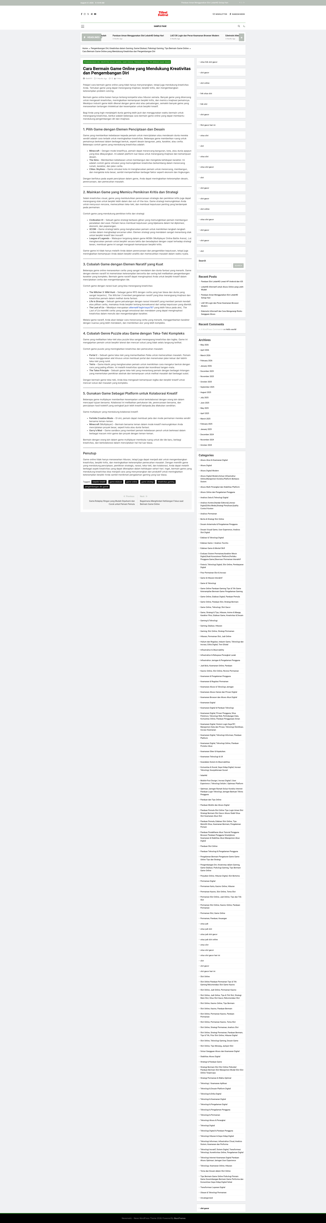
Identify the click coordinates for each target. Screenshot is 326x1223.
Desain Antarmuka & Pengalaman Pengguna (218, 524)
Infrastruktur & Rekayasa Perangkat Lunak (218, 655)
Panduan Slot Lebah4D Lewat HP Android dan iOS (222, 281)
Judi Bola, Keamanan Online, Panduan (216, 666)
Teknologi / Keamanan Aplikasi (213, 1083)
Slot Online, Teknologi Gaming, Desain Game (219, 1041)
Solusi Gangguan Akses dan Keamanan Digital (220, 1051)
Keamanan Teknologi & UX (211, 757)
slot (202, 146)
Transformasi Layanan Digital (212, 1187)
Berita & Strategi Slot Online (212, 519)
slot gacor (204, 72)
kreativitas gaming (166, 482)
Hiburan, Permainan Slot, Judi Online (215, 636)
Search (202, 260)
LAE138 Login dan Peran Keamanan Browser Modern (206, 3)
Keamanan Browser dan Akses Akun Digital (218, 697)
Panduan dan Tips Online (210, 800)
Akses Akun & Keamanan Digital (214, 460)
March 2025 (205, 419)
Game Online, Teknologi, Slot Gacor (215, 607)
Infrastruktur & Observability (212, 650)
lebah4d (203, 775)
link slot (203, 104)
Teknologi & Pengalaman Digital (213, 1104)
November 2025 (207, 376)
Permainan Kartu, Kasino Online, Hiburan (217, 886)
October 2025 (206, 382)
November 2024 (207, 440)
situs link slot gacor (208, 62)
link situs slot (206, 93)
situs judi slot (206, 929)
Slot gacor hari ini (207, 125)
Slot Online (205, 976)
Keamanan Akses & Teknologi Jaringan (217, 687)
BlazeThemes (180, 1218)
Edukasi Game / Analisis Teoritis (214, 543)
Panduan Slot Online (209, 846)
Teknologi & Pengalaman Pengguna (215, 1110)
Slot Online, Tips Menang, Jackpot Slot (216, 1046)
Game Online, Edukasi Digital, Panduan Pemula (220, 597)
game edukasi (116, 482)
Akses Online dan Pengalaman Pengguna (217, 492)
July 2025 (204, 397)
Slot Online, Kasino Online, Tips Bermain (217, 1003)
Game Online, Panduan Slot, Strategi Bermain (219, 602)
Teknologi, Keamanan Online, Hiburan (216, 1166)
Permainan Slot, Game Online (212, 913)
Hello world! (231, 329)
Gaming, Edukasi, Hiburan (211, 626)
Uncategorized (206, 1198)
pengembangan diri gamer (96, 486)
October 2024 (206, 445)
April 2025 (204, 413)
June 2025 (204, 403)
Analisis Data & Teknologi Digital (214, 497)
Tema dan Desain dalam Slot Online (215, 1171)
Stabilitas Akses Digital (210, 1056)
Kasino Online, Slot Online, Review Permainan (219, 671)
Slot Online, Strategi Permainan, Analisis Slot (219, 1027)
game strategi (147, 482)
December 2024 (207, 434)
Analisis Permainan (208, 514)
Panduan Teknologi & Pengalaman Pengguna (219, 851)
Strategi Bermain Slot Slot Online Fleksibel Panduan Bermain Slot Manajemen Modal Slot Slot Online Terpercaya (221, 1070)
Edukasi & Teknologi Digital (212, 538)
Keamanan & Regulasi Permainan (214, 681)
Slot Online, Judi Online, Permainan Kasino (218, 990)
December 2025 (207, 371)
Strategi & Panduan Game (211, 1062)
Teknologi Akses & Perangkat (212, 1120)
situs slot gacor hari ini (210, 955)
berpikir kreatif (99, 482)
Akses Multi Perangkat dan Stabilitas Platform (220, 487)
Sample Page (160, 26)
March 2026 (205, 355)
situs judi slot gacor (208, 934)
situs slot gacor (207, 167)
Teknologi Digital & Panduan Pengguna (216, 1131)
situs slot (204, 135)
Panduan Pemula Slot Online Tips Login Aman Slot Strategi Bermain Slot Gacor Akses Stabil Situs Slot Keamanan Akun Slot (221, 813)
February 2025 (206, 424)
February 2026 (206, 360)
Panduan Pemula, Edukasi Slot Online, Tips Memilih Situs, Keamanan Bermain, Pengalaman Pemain (220, 824)
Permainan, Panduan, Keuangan (213, 918)
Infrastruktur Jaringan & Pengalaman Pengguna (220, 660)
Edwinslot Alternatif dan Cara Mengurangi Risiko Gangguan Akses (213, 35)
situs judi (204, 924)
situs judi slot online (209, 939)
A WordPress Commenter (211, 329)
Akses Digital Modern (209, 471)
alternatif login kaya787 (141, 307)
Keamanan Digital (207, 702)
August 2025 (205, 392)
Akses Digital (206, 465)
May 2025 (204, 408)
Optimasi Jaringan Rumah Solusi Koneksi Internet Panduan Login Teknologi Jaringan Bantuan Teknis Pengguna (221, 792)
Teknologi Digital (207, 1125)
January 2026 (206, 366)
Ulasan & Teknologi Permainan (213, 1192)
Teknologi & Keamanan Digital (213, 1099)
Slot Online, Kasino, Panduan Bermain (216, 1008)
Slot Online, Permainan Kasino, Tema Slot (218, 1022)
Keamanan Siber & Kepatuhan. (213, 751)
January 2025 (206, 429)
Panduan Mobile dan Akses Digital (214, 805)
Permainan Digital (207, 881)
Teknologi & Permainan (210, 1115)
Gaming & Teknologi (209, 620)
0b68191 (89, 78)
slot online (204, 83)
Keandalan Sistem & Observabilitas (215, 762)
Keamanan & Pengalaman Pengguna (215, 676)
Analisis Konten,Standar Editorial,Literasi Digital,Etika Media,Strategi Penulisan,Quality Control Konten (219, 506)
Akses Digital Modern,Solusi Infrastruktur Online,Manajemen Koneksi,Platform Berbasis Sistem (219, 479)
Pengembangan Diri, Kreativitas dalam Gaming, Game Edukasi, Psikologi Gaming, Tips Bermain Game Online (127, 62)
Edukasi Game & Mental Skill (212, 548)
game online (131, 482)
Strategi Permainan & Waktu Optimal (215, 1078)
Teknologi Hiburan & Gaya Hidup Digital (217, 1136)
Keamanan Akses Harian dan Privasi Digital (218, 692)
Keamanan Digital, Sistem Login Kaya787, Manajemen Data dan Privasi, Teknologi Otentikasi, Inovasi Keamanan (221, 727)
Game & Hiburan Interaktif (211, 578)
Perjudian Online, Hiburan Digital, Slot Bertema (220, 876)
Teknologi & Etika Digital (210, 1094)
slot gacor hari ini (207, 971)
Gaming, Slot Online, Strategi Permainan (217, 631)
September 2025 (207, 387)
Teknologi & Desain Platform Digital (215, 1088)
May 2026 (204, 345)
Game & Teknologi (208, 583)
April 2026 (204, 350)
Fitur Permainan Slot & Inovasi (213, 573)
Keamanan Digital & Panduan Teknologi (217, 708)
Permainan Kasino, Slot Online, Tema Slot (218, 892)
